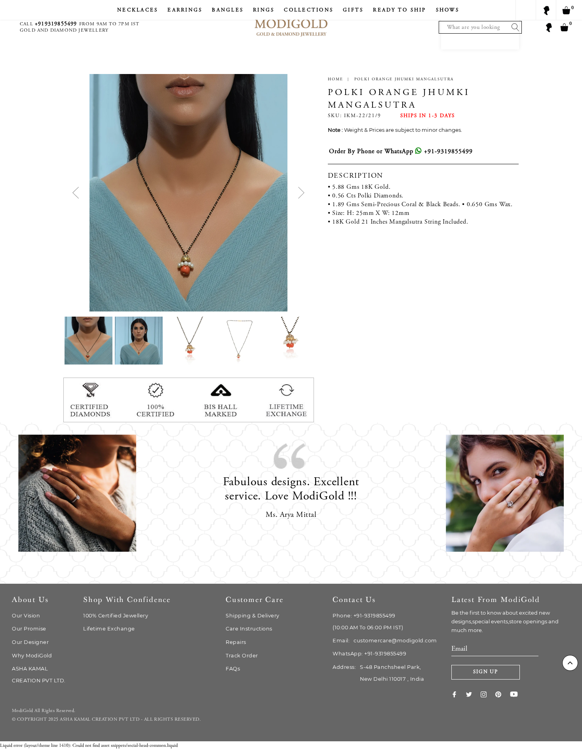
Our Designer (30, 642)
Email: (385, 641)
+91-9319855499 (447, 151)
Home (335, 80)
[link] (458, 694)
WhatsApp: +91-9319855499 (369, 654)
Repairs (236, 642)
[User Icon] (548, 27)
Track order (242, 656)
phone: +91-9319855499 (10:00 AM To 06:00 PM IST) (368, 621)
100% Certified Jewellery (115, 616)
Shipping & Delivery (253, 616)
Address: (378, 673)
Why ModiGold (32, 656)
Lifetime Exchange (109, 629)
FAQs (233, 669)
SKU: (335, 116)
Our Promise (29, 629)
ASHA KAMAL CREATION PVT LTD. (39, 675)
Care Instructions (249, 629)
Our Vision (26, 616)
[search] (513, 27)
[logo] (291, 20)
